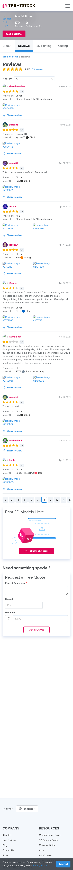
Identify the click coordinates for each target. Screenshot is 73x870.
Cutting (63, 46)
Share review (14, 115)
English (28, 808)
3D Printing (43, 46)
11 (63, 499)
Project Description (16, 583)
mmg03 (13, 163)
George (13, 283)
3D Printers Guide (48, 840)
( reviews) (37, 69)
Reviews (18, 26)
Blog (5, 845)
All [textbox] (17, 79)
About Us (7, 835)
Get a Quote (36, 629)
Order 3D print (39, 551)
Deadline (10, 612)
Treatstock (19, 6)
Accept (63, 864)
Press (5, 855)
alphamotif (15, 336)
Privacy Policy (40, 865)
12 (70, 499)
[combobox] (34, 78)
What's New (45, 855)
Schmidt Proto (10, 56)
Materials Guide (47, 845)
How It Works (9, 840)
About (7, 46)
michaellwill (16, 440)
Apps (41, 850)
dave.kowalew (17, 86)
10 (57, 499)
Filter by (7, 78)
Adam (12, 206)
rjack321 (13, 244)
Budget (9, 599)
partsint (13, 124)
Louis (12, 460)
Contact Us (8, 850)
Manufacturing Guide (50, 835)
